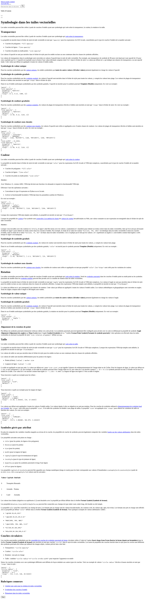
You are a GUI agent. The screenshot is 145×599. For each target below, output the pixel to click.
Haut (3, 597)
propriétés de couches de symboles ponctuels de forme (49, 540)
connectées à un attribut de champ (47, 218)
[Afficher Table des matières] (2, 17)
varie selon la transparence (74, 36)
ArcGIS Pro (5, 4)
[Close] (2, 15)
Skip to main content (8, 2)
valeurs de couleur (67, 218)
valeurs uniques (31, 70)
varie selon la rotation (72, 276)
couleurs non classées (33, 126)
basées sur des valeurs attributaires (119, 432)
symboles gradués (32, 78)
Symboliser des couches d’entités (16, 590)
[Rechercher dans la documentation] (23, 6)
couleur (20, 218)
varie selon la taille (71, 344)
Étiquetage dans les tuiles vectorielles (17, 593)
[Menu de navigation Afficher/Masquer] (10, 4)
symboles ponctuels (93, 276)
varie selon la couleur (72, 159)
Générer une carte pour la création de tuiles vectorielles (23, 586)
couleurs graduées (32, 105)
